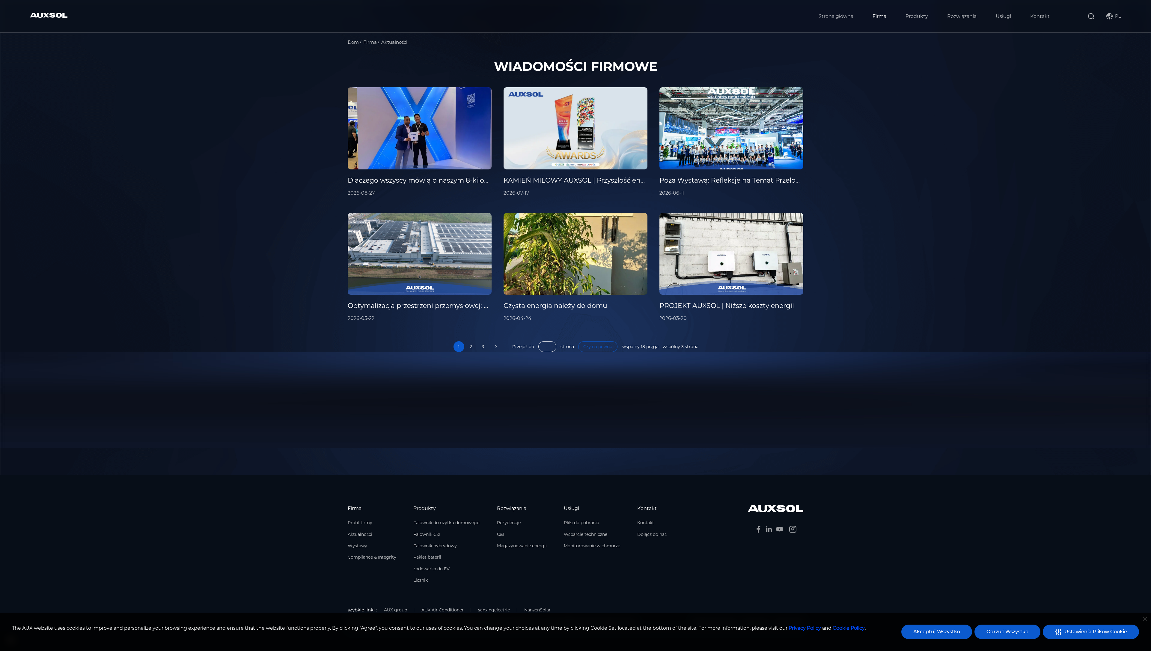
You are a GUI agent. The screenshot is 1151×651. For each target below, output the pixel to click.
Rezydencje (509, 522)
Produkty (917, 16)
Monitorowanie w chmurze (592, 545)
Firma (879, 16)
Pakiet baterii (427, 557)
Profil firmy (360, 522)
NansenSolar (537, 610)
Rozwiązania (962, 16)
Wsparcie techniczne (585, 534)
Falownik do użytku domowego (446, 522)
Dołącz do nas (652, 534)
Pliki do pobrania (581, 522)
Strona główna (836, 16)
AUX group (395, 610)
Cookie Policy (849, 628)
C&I (500, 534)
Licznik (420, 580)
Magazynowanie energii (522, 545)
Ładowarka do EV (431, 569)
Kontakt (1040, 16)
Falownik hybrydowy (435, 545)
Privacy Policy (805, 628)
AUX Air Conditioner (442, 610)
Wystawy (357, 545)
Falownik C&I (426, 534)
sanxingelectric (494, 610)
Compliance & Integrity (372, 557)
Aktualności (360, 534)
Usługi (1003, 16)
